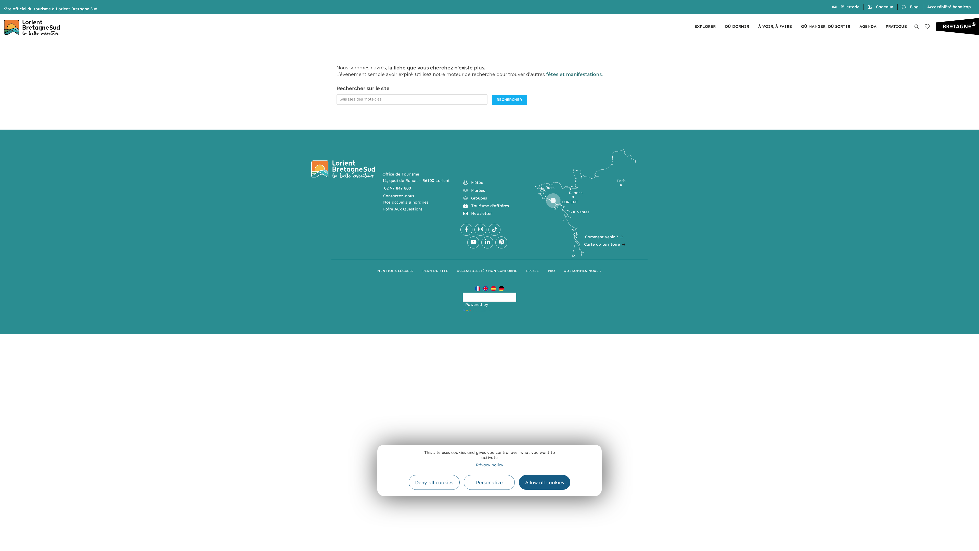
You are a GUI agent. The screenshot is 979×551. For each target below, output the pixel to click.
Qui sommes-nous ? (582, 271)
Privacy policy (489, 464)
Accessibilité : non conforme (487, 271)
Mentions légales (395, 271)
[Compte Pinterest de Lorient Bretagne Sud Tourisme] (501, 242)
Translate (481, 310)
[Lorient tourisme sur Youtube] (473, 242)
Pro (551, 271)
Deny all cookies (434, 482)
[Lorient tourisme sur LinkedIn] (487, 242)
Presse (532, 271)
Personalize (489, 482)
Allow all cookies (544, 482)
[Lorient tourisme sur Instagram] (480, 230)
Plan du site (435, 271)
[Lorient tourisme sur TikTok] (494, 230)
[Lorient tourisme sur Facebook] (466, 230)
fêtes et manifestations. (574, 74)
